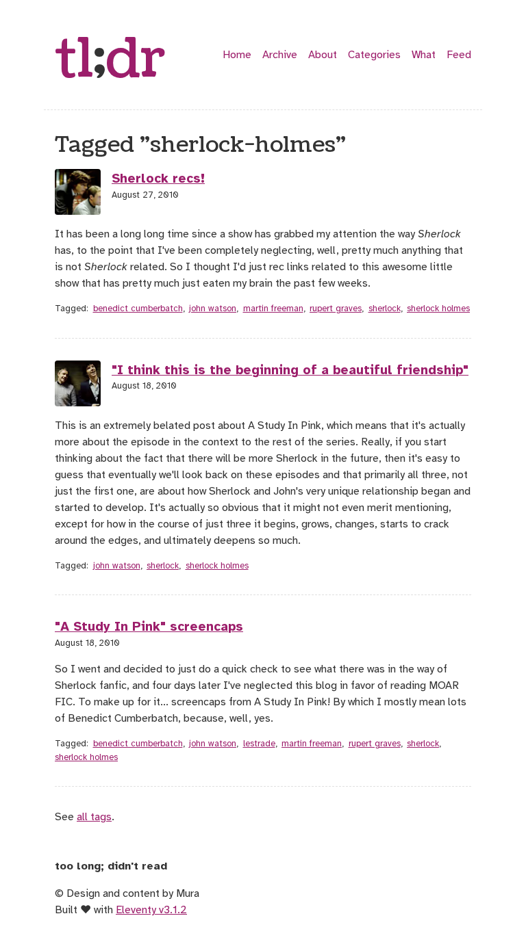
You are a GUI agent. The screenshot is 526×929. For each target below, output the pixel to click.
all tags (94, 817)
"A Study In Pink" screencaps (149, 626)
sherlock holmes (438, 308)
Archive (279, 55)
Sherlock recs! (158, 178)
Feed (459, 55)
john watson (212, 308)
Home (237, 55)
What (424, 55)
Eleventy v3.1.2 (151, 910)
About (322, 55)
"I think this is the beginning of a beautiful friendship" (290, 370)
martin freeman (273, 308)
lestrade (259, 743)
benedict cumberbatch (138, 308)
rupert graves (336, 308)
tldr (110, 60)
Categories (374, 55)
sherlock (384, 308)
